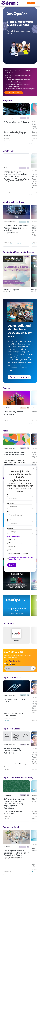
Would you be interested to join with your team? (21, 559)
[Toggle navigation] (10, 3)
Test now (31, 3)
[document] (20, 514)
